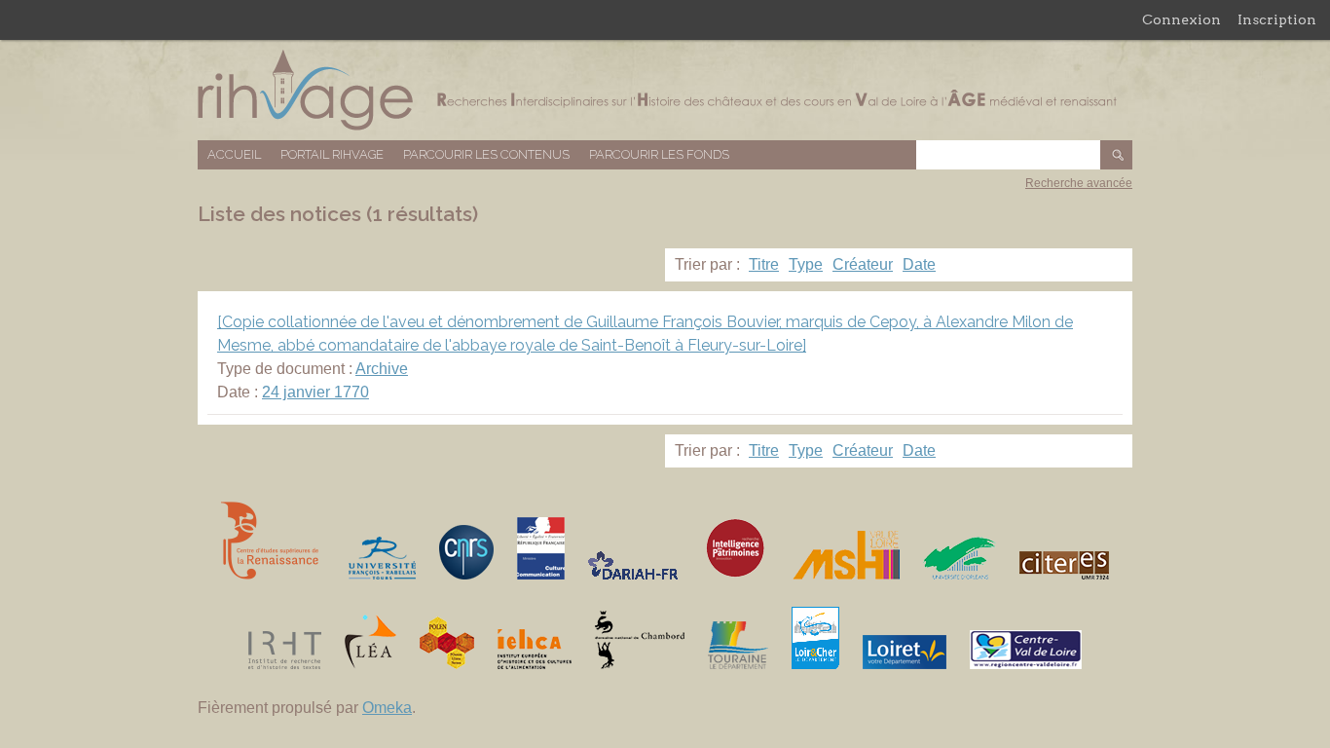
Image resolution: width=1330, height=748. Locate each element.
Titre (764, 264)
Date (919, 264)
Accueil (234, 154)
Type (806, 264)
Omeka (387, 707)
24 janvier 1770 (315, 392)
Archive (381, 368)
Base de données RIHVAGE (665, 90)
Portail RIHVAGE (332, 154)
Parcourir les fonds (659, 154)
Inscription (1277, 19)
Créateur (862, 264)
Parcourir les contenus (486, 154)
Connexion (1181, 19)
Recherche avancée (1078, 183)
